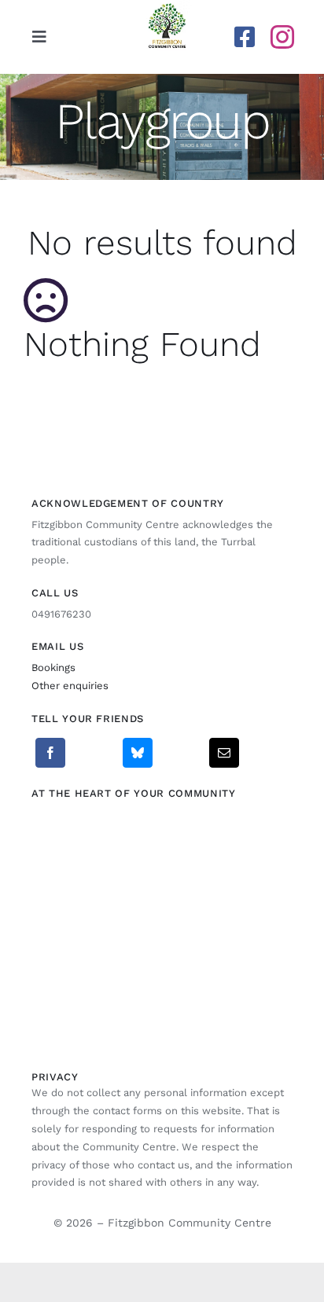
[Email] (224, 753)
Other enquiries (70, 685)
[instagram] (282, 37)
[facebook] (244, 37)
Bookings (53, 667)
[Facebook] (50, 753)
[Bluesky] (137, 753)
